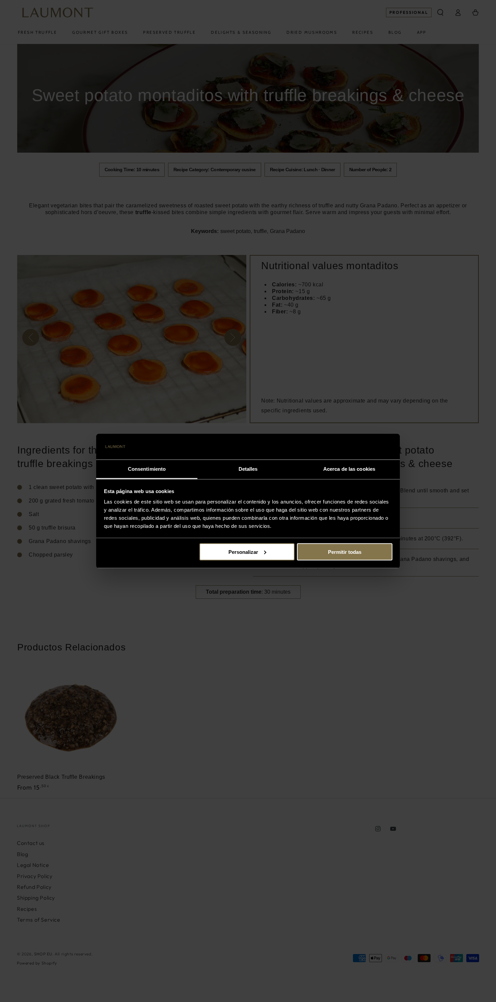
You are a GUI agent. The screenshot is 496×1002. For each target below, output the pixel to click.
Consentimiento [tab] (147, 469)
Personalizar (243, 552)
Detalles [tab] (248, 469)
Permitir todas (344, 552)
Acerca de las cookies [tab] (349, 469)
